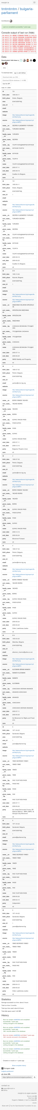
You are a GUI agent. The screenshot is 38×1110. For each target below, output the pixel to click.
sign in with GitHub (20, 73)
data (4, 68)
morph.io (5, 2)
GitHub (5, 1090)
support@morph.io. (9, 1088)
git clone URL (6, 1074)
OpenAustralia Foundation (23, 1106)
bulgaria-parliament (17, 10)
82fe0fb (35, 1103)
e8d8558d (17, 1020)
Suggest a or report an (23, 1100)
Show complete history (19, 1065)
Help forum (31, 1098)
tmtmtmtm (9, 8)
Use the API (6, 84)
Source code (31, 1096)
